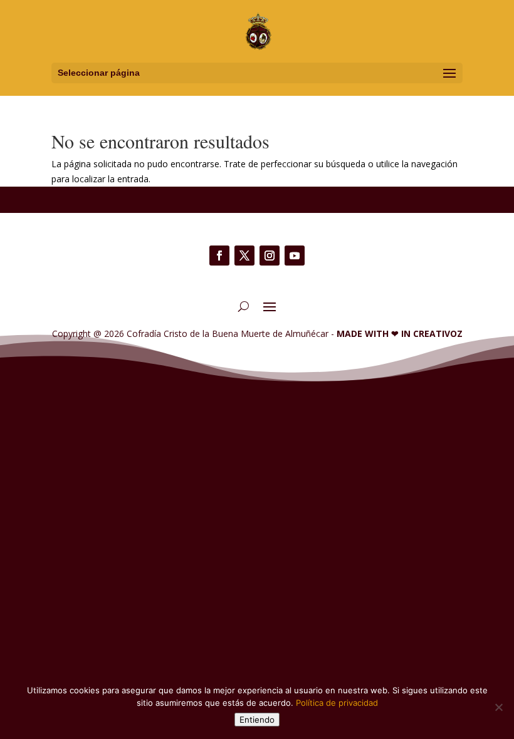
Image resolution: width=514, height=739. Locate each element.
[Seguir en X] (244, 255)
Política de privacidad (337, 703)
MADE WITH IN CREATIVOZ (400, 333)
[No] (498, 707)
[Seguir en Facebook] (219, 255)
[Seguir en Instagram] (270, 255)
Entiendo (257, 720)
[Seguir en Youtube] (295, 255)
